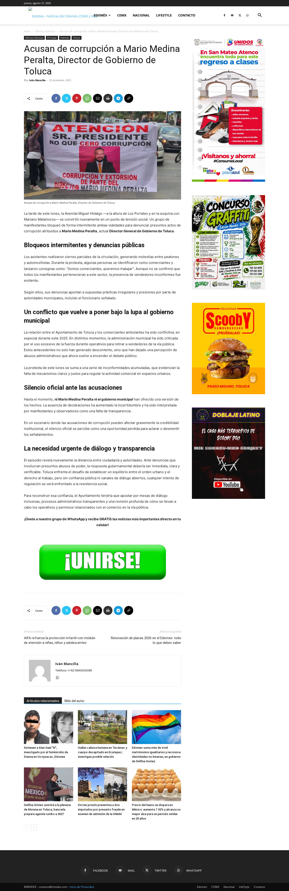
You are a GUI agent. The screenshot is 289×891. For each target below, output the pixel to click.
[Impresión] (107, 98)
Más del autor (74, 701)
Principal (52, 37)
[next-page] (34, 827)
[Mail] (232, 15)
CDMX (121, 15)
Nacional (141, 15)
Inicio (27, 31)
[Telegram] (118, 98)
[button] (259, 16)
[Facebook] (224, 15)
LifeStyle (164, 15)
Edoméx (100, 15)
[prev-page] (27, 827)
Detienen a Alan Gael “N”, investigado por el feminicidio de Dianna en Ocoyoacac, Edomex (46, 752)
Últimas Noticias (45, 31)
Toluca (76, 37)
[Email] (97, 98)
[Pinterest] (76, 98)
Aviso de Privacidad (82, 887)
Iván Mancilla (37, 80)
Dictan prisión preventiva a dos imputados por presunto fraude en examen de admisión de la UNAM (101, 809)
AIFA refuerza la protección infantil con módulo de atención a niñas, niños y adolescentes (59, 640)
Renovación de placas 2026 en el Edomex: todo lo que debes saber (146, 640)
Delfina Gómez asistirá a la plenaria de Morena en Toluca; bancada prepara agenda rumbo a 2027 (47, 809)
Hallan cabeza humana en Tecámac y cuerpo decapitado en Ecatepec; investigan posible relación (102, 752)
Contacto (186, 15)
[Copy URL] (128, 98)
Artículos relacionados (43, 701)
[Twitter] (239, 15)
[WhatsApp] (247, 15)
